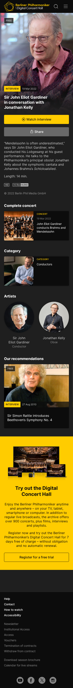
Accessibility (12, 615)
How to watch (13, 609)
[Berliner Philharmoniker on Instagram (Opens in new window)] (52, 680)
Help (7, 598)
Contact (9, 604)
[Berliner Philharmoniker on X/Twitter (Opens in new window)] (42, 680)
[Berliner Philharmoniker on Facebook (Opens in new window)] (31, 680)
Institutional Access (17, 629)
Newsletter (11, 624)
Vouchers (10, 640)
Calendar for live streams (20, 665)
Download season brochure (22, 660)
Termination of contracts (20, 645)
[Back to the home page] (26, 6)
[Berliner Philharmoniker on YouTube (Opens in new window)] (20, 680)
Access (9, 634)
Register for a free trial (36, 557)
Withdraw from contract (19, 651)
